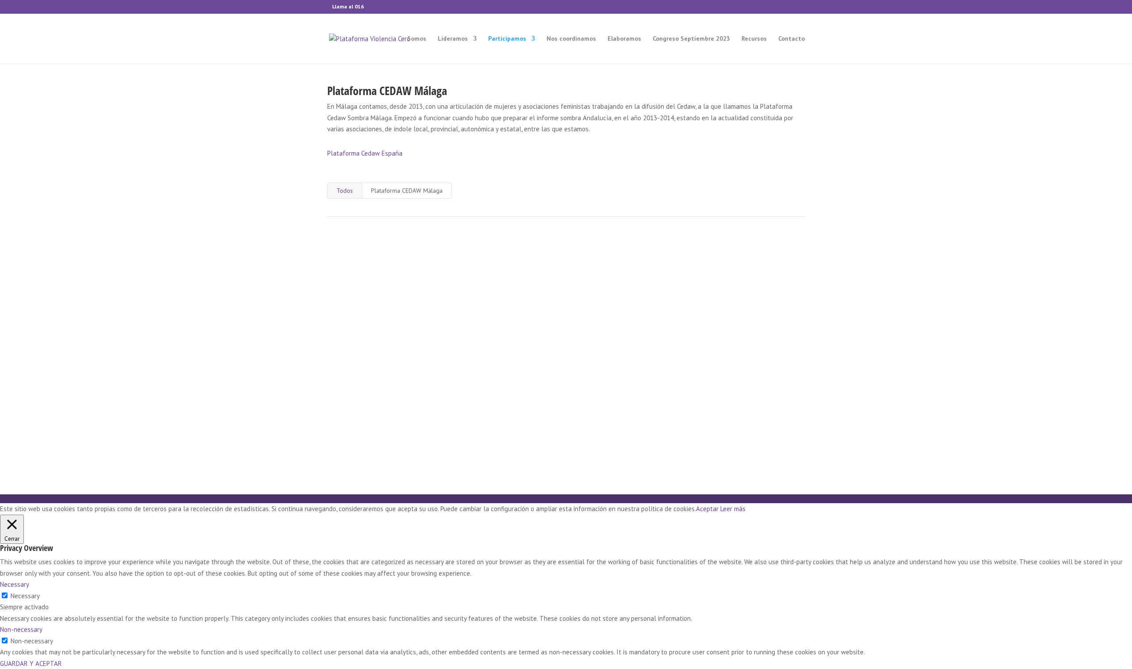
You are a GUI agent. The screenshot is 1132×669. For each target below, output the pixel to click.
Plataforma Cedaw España (364, 153)
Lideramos (453, 38)
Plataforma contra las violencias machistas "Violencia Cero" (576, 444)
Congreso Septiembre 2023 (691, 38)
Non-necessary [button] (21, 629)
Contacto (791, 38)
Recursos (754, 38)
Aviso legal (639, 444)
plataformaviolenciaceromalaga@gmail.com (566, 339)
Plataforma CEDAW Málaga (407, 191)
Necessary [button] (14, 584)
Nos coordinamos (571, 38)
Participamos (507, 38)
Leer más (733, 509)
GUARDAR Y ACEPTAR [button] (31, 663)
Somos (416, 38)
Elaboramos (624, 38)
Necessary (25, 596)
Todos (345, 191)
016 (359, 6)
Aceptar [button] (707, 509)
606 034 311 (566, 401)
